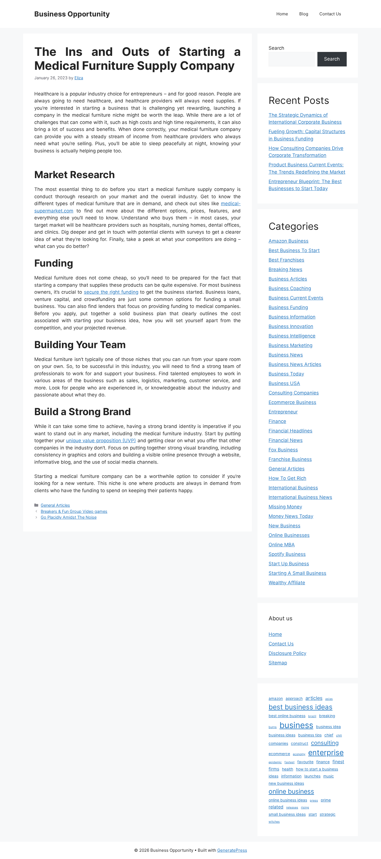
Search (276, 48)
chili (339, 735)
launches (312, 776)
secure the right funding (111, 292)
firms (274, 769)
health (287, 769)
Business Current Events (296, 298)
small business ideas (287, 814)
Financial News (286, 440)
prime (326, 800)
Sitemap (278, 663)
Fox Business (283, 450)
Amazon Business (288, 241)
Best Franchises (286, 260)
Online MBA (282, 544)
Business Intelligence (292, 336)
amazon (276, 698)
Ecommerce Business (292, 402)
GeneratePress (232, 850)
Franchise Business (290, 459)
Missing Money (285, 506)
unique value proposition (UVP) (101, 440)
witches (274, 822)
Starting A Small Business (297, 573)
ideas (273, 776)
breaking (327, 716)
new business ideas (286, 783)
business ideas (282, 735)
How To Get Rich (287, 478)
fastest (289, 762)
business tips (310, 735)
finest (338, 761)
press (314, 800)
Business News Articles (295, 364)
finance (323, 762)
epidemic (275, 762)
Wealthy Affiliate (287, 582)
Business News (286, 355)
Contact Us (330, 13)
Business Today (286, 374)
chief (328, 735)
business (296, 725)
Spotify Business (287, 554)
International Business (293, 487)
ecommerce (279, 754)
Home (282, 13)
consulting (325, 742)
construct (299, 743)
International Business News (300, 497)
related (276, 807)
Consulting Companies (294, 393)
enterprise (326, 752)
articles (313, 698)
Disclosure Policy (287, 653)
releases (292, 807)
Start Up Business (289, 563)
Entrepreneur (283, 412)
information (291, 776)
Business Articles (288, 279)
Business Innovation (291, 326)
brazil (312, 716)
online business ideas (288, 800)
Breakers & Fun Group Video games (74, 511)
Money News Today (291, 516)
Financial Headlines (290, 431)
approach (294, 698)
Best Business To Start (294, 250)
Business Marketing (290, 345)
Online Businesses (289, 535)
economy (299, 754)
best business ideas (300, 707)
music (328, 776)
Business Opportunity (72, 14)
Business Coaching (290, 288)
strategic (328, 814)
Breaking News (285, 269)
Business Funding (288, 307)
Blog (303, 13)
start (312, 814)
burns (273, 727)
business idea (328, 726)
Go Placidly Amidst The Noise (69, 517)
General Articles (55, 505)
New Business (284, 525)
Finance (277, 421)
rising (305, 807)
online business (291, 791)
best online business (287, 716)
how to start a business (317, 769)
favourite (305, 762)
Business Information (292, 317)
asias (329, 699)
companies (278, 743)
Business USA (284, 383)
